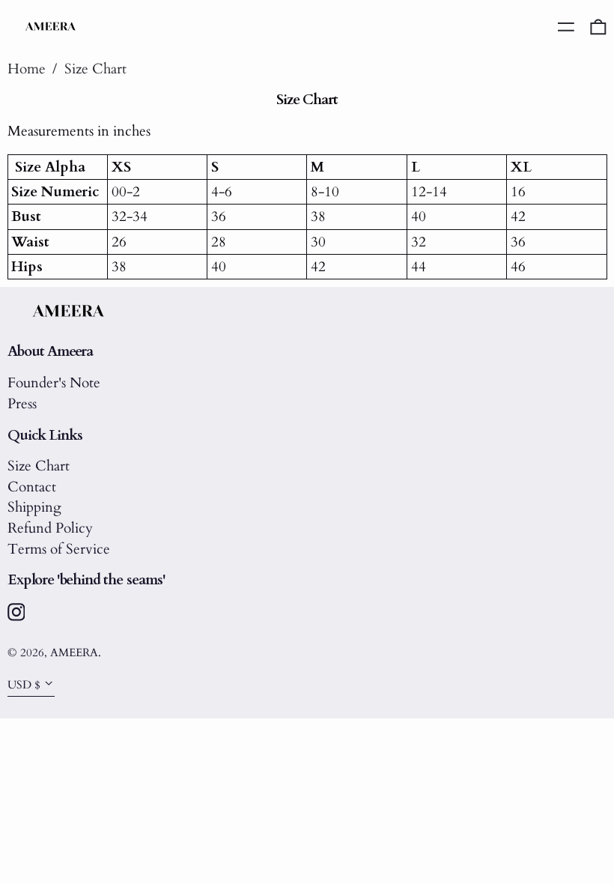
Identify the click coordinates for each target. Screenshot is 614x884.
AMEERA (74, 653)
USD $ (23, 685)
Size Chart (95, 69)
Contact (31, 487)
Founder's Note (53, 383)
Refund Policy (50, 528)
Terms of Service (58, 549)
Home (26, 69)
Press (22, 404)
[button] (598, 26)
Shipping (34, 507)
